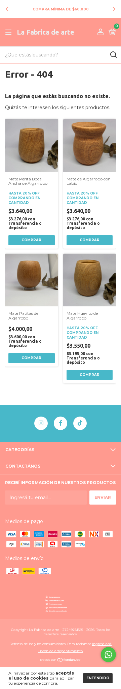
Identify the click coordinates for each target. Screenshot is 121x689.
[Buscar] (113, 55)
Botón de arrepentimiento (60, 651)
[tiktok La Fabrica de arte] (80, 423)
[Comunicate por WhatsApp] (108, 654)
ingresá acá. (102, 644)
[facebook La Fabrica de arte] (60, 423)
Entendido (97, 678)
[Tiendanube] (61, 660)
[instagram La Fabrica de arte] (41, 423)
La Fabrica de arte (45, 32)
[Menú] (9, 32)
